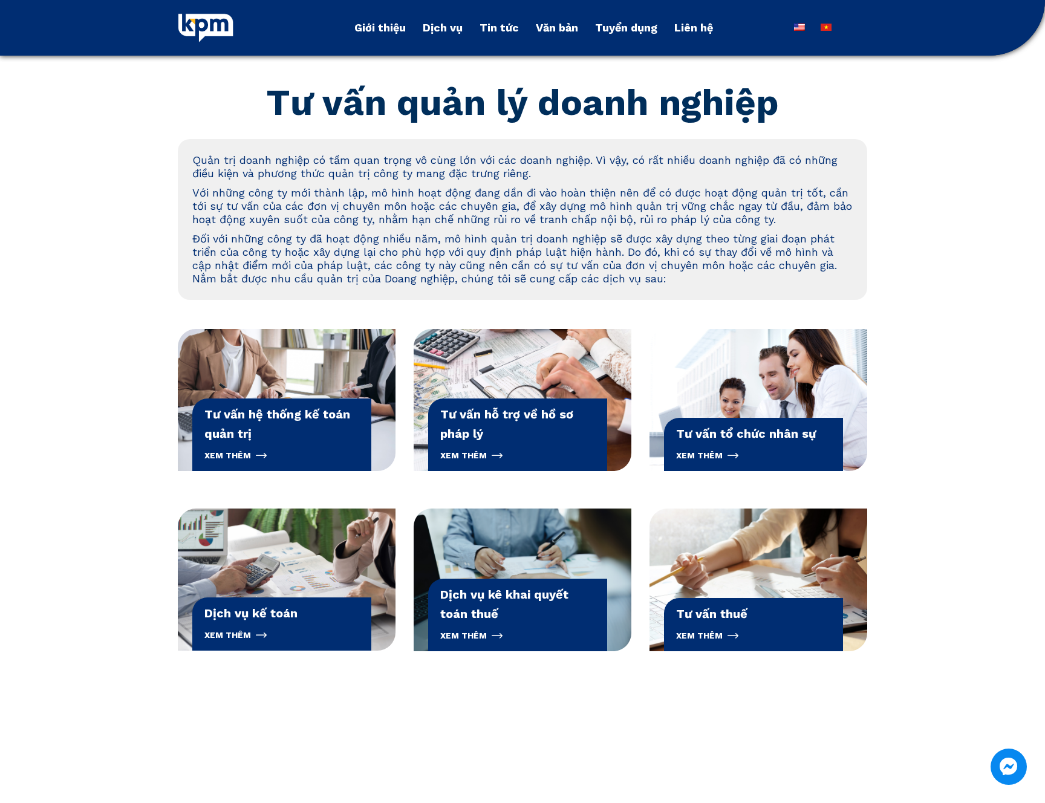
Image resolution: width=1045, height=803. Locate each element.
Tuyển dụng (626, 27)
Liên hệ (693, 27)
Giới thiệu (380, 27)
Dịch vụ (443, 27)
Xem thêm (227, 455)
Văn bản (557, 27)
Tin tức (499, 27)
